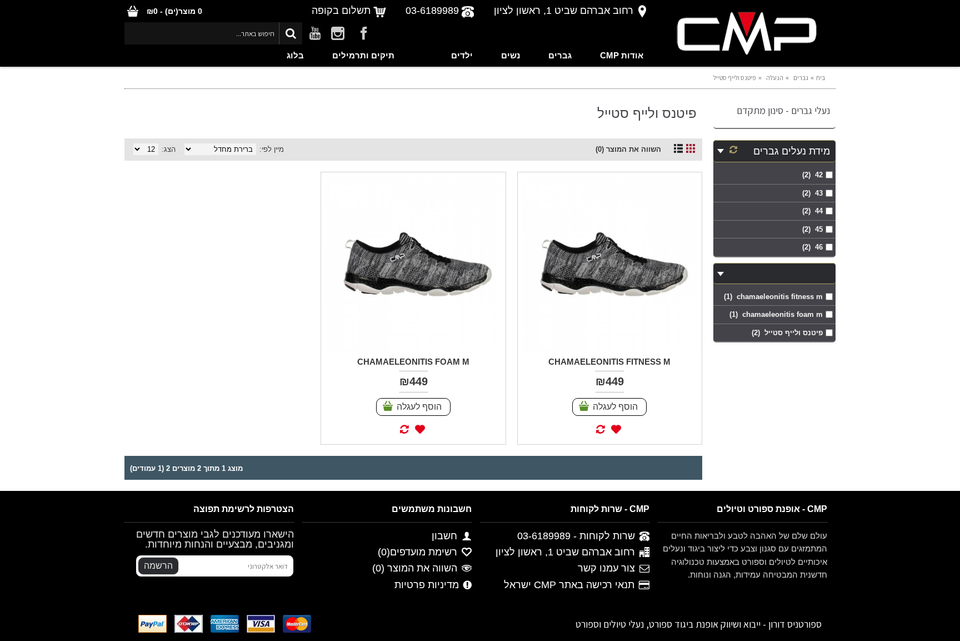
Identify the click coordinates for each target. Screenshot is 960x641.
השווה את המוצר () (414, 568)
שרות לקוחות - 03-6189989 (576, 535)
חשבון (444, 535)
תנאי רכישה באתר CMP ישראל (569, 584)
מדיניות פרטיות (426, 584)
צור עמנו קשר (606, 568)
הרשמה (158, 565)
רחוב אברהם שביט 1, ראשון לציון (565, 552)
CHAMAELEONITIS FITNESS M (609, 361)
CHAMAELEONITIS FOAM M (413, 361)
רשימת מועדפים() (417, 552)
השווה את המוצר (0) (628, 149)
